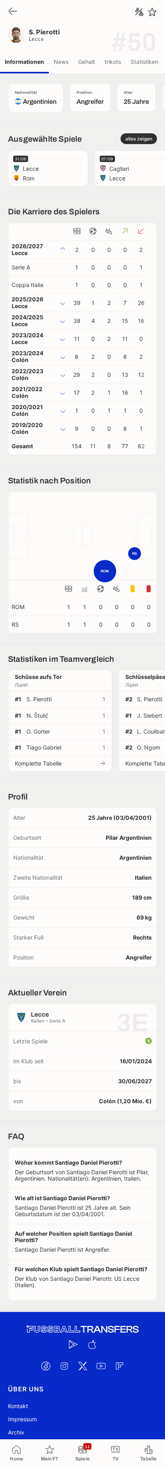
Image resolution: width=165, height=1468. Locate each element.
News (61, 61)
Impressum (22, 1419)
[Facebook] (46, 1366)
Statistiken (144, 61)
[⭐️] (152, 12)
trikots (113, 61)
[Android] (73, 1345)
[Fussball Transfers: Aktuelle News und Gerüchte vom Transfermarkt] (82, 1329)
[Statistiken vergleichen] (139, 12)
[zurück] (13, 11)
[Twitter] (82, 1366)
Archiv (16, 1432)
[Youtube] (101, 1366)
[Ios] (92, 1345)
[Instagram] (64, 1366)
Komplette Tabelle (38, 763)
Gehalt (86, 61)
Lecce (36, 39)
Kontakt (18, 1406)
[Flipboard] (119, 1366)
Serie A (21, 267)
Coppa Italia (27, 284)
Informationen (24, 61)
